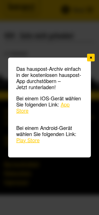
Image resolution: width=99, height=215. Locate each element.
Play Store (28, 140)
